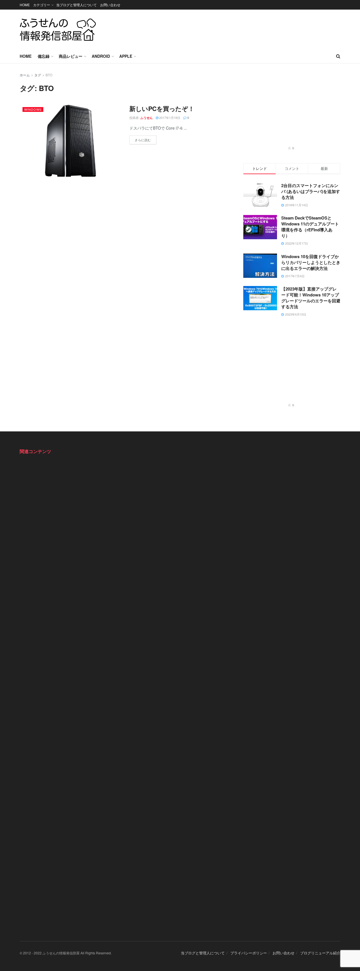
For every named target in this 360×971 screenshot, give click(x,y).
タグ (37, 74)
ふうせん (146, 118)
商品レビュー (70, 56)
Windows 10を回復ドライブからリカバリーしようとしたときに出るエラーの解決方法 (310, 262)
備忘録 (44, 56)
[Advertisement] (238, 28)
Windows (33, 109)
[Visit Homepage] (58, 29)
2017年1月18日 (169, 117)
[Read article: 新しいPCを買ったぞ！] (70, 140)
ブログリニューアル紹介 (320, 953)
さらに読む (145, 139)
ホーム (25, 74)
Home (26, 56)
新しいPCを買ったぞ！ (161, 108)
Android (101, 56)
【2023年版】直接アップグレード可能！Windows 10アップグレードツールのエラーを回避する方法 (310, 298)
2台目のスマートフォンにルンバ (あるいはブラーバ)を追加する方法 (310, 191)
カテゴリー (41, 4)
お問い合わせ (110, 4)
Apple (125, 56)
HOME (25, 4)
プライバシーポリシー (248, 953)
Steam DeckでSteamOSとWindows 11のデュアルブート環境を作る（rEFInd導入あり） (310, 227)
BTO (49, 74)
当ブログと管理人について (76, 4)
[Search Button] (338, 56)
